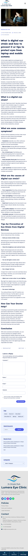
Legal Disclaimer (5, 510)
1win (6, 413)
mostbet (18, 413)
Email (4, 383)
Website (5, 390)
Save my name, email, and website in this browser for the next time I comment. (13, 397)
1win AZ (12, 413)
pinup (15, 416)
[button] (25, 3)
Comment (5, 360)
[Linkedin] (10, 498)
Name (5, 377)
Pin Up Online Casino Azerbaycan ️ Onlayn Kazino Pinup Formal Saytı (14, 442)
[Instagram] (8, 498)
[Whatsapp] (13, 498)
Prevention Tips (5, 29)
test (4, 449)
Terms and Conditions (6, 508)
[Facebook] (2, 498)
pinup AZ (21, 416)
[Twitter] (5, 498)
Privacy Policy (4, 505)
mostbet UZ (8, 416)
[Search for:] (10, 429)
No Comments (5, 34)
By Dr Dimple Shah (6, 32)
